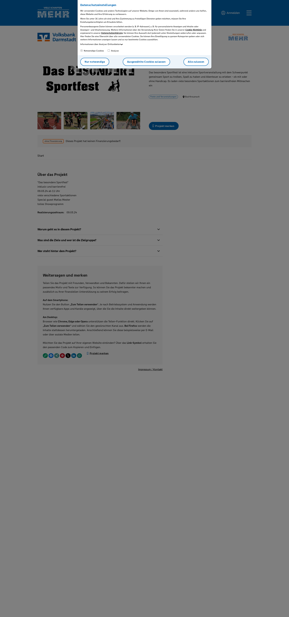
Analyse (115, 50)
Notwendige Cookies (93, 50)
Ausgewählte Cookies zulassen (146, 61)
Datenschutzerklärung (112, 33)
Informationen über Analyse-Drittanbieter (100, 44)
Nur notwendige (95, 61)
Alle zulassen (196, 61)
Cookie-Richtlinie (193, 30)
